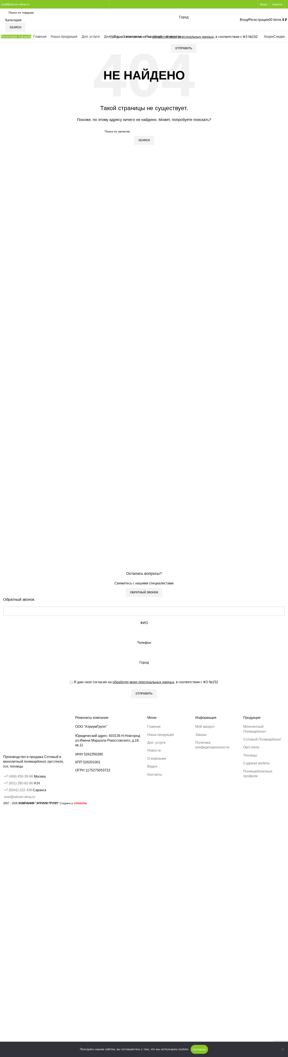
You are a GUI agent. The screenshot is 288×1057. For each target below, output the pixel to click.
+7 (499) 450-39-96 (19, 776)
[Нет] (283, 1051)
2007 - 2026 (31, 803)
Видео (152, 766)
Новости (154, 750)
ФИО (144, 623)
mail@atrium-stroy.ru (15, 4)
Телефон (144, 642)
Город (144, 662)
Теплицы (250, 755)
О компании (156, 758)
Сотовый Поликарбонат (262, 739)
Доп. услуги (156, 742)
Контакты (154, 774)
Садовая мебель (256, 763)
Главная (154, 726)
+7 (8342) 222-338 (18, 790)
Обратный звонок (144, 592)
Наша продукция (160, 734)
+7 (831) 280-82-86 (18, 783)
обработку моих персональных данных (143, 682)
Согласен (199, 1049)
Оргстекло (251, 747)
